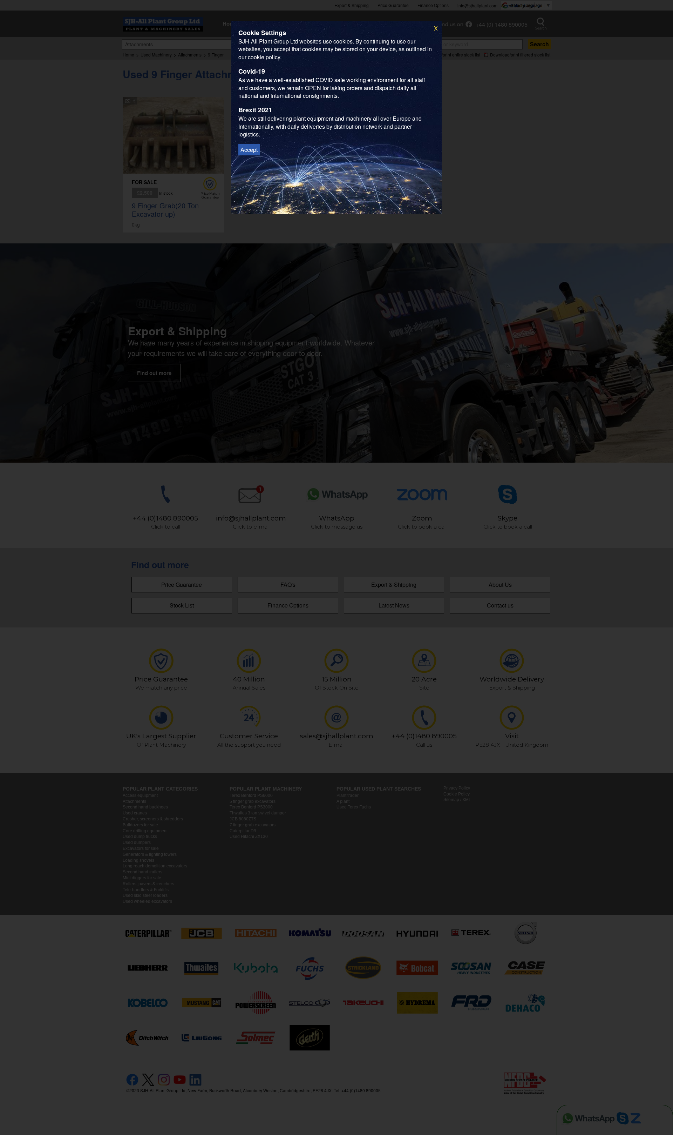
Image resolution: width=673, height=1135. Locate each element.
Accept (249, 150)
